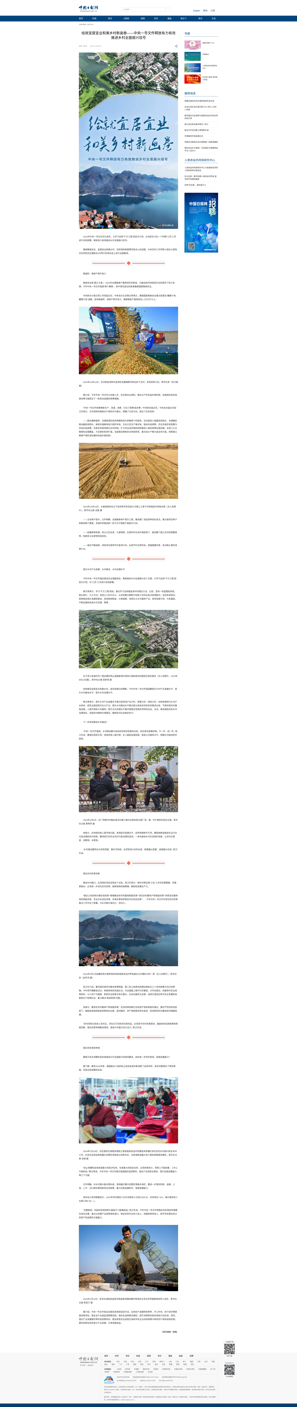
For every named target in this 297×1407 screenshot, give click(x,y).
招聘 (191, 1356)
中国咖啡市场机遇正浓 (193, 136)
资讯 (110, 18)
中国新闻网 (128, 1372)
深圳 (192, 1364)
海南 (134, 1364)
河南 (213, 1361)
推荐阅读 (190, 93)
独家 (181, 1356)
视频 (143, 18)
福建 (191, 1361)
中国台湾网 (190, 1369)
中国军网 (116, 1372)
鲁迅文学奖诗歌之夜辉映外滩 (196, 130)
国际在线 (146, 1369)
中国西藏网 (202, 1369)
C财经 (126, 18)
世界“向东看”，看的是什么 (195, 185)
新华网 (127, 1369)
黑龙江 (162, 1361)
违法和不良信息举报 (123, 1377)
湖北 (106, 1364)
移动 (205, 11)
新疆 (185, 1364)
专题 (187, 33)
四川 (149, 1364)
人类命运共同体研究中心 (199, 160)
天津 (125, 1361)
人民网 (118, 1369)
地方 (200, 18)
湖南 (113, 1364)
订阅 (213, 11)
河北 (132, 1361)
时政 (94, 18)
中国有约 (205, 54)
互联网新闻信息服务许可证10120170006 (145, 1377)
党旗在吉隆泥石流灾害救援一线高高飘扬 (201, 142)
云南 (163, 1364)
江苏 (177, 1361)
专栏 (156, 18)
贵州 (156, 1364)
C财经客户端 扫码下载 (230, 1349)
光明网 (106, 1372)
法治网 (150, 1372)
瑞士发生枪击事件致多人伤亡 (196, 124)
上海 (170, 1361)
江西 (198, 1361)
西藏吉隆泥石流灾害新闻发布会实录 (199, 101)
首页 (81, 18)
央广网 (212, 1369)
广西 (127, 1364)
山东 (206, 1361)
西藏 (170, 1364)
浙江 (184, 1361)
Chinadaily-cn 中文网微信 (229, 1369)
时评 (117, 1356)
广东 (120, 1364)
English (196, 11)
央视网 (155, 1369)
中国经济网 (178, 1369)
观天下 (184, 18)
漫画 (169, 18)
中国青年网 (166, 1369)
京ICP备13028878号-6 (166, 1380)
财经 (138, 1356)
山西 (139, 1361)
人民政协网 (140, 1372)
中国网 (136, 1369)
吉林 (154, 1361)
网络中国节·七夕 (208, 43)
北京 (118, 1361)
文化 (214, 18)
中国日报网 (82, 24)
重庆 (142, 1364)
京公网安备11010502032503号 (126, 1380)
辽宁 (146, 1361)
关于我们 (83, 1365)
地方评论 (90, 24)
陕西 (177, 1364)
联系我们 (90, 1365)
